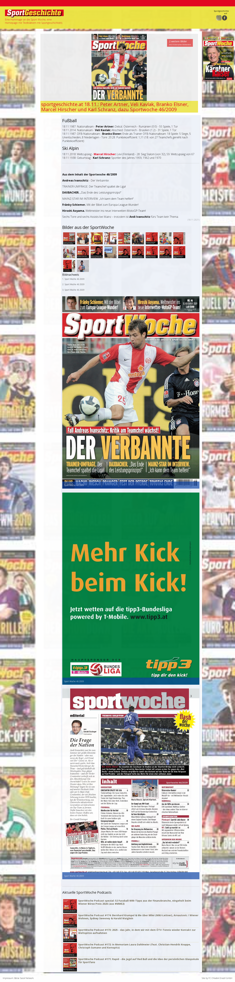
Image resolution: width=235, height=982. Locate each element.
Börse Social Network (24, 978)
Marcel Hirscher (104, 154)
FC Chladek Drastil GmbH (220, 978)
